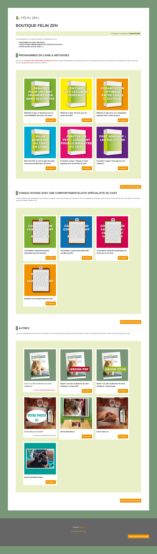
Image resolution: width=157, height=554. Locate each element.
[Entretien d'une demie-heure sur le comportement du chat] (40, 295)
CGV (78, 531)
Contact (83, 531)
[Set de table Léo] (112, 428)
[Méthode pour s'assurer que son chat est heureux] (40, 109)
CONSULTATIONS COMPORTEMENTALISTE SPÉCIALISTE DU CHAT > (41, 44)
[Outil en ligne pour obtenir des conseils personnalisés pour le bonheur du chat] (40, 157)
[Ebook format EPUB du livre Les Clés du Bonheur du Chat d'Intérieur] (112, 380)
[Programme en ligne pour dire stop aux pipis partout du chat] (76, 109)
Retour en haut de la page (130, 187)
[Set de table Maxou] (76, 428)
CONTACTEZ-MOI (134, 33)
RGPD (73, 531)
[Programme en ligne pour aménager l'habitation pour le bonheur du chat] (76, 157)
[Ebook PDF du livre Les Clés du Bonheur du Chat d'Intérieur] (76, 380)
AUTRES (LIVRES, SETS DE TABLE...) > (31, 46)
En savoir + (51, 120)
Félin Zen (81, 527)
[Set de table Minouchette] (40, 474)
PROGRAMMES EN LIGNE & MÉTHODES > (32, 42)
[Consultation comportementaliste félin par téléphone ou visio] (40, 247)
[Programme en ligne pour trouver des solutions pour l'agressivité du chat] (112, 157)
